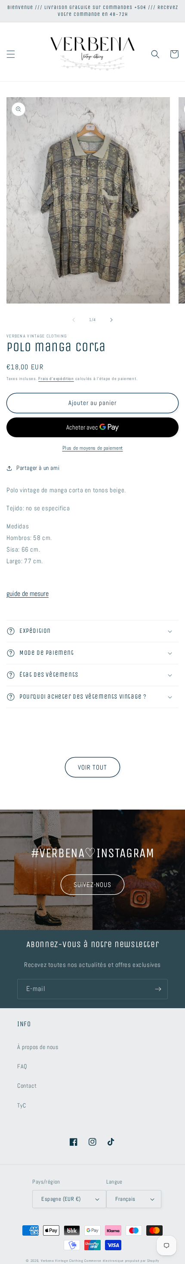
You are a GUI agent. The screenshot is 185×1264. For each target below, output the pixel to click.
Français (125, 1199)
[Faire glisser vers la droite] (111, 319)
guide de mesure (27, 593)
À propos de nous (38, 1047)
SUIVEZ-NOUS (92, 885)
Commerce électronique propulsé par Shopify (121, 1260)
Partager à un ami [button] (37, 468)
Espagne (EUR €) (60, 1199)
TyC (21, 1105)
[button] (10, 54)
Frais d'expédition (56, 378)
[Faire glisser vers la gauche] (73, 319)
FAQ (22, 1066)
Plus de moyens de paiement (92, 448)
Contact (27, 1085)
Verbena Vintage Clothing (62, 1260)
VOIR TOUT (92, 767)
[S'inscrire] (157, 989)
